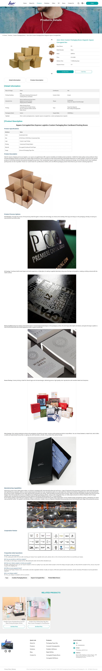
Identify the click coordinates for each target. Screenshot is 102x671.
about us (31, 3)
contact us (71, 3)
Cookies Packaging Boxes (19, 577)
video (53, 3)
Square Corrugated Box (37, 577)
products (39, 3)
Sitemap (14, 669)
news (63, 3)
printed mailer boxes (54, 577)
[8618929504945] (5, 651)
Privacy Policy (7, 669)
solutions (46, 3)
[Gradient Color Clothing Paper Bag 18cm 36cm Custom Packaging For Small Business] (38, 608)
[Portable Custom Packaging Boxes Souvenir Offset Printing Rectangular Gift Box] (14, 608)
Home (25, 3)
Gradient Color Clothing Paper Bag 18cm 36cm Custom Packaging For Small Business (38, 622)
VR (59, 3)
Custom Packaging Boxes (19, 35)
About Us (32, 643)
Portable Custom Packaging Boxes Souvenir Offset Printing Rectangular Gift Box (14, 622)
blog (31, 652)
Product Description (36, 80)
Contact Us (33, 655)
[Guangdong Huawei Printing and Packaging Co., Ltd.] (12, 3)
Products (10, 35)
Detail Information (14, 80)
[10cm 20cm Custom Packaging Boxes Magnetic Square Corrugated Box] (25, 56)
